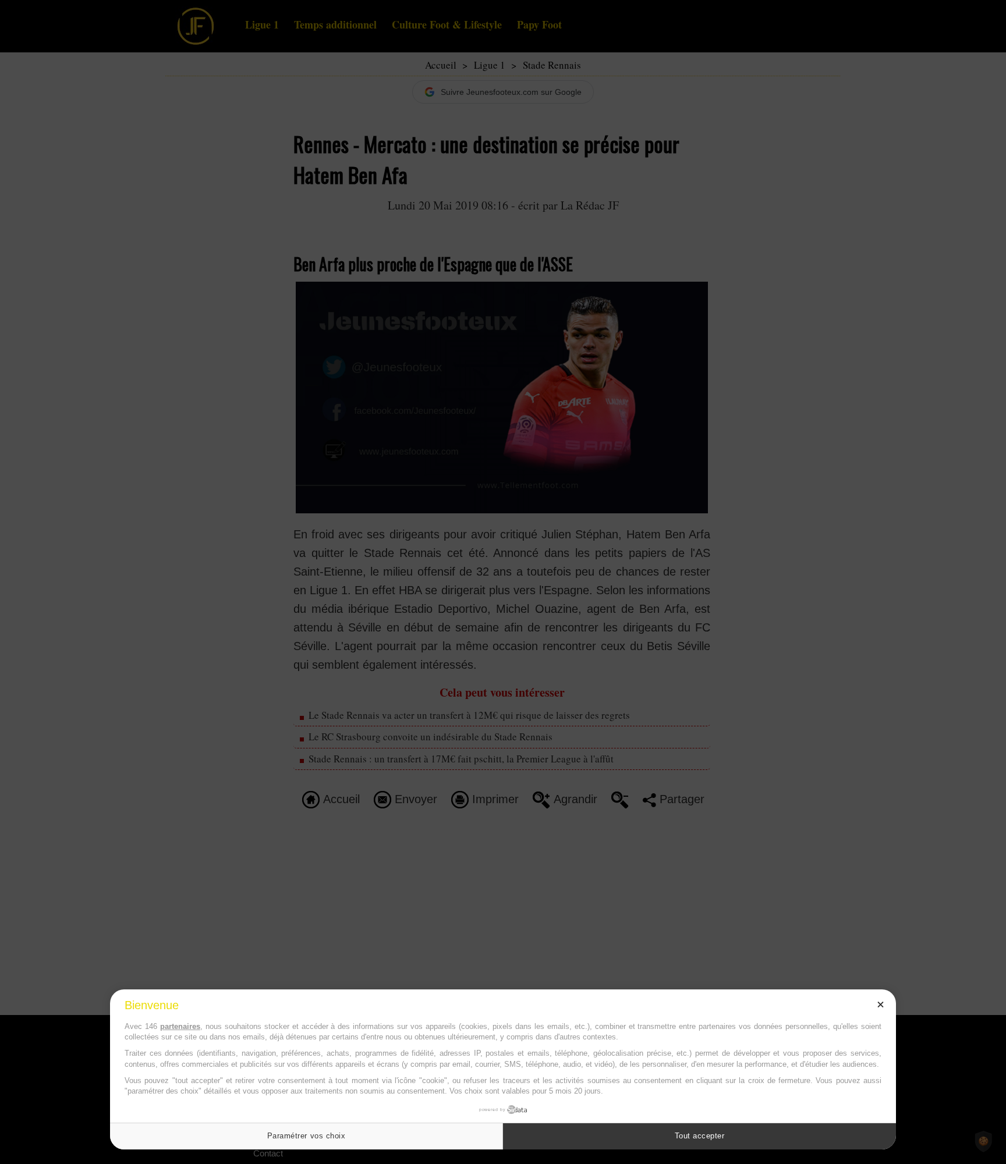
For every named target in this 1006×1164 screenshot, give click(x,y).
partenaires (180, 1026)
